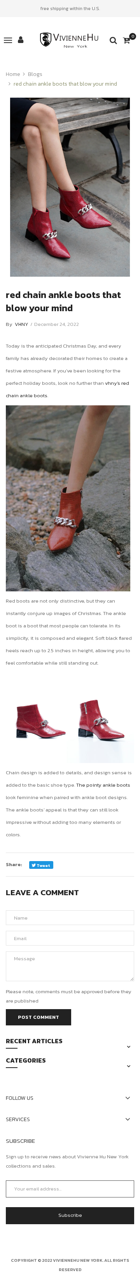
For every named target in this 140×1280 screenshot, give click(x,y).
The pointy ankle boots (102, 785)
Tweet (43, 865)
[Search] (113, 40)
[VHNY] (70, 40)
